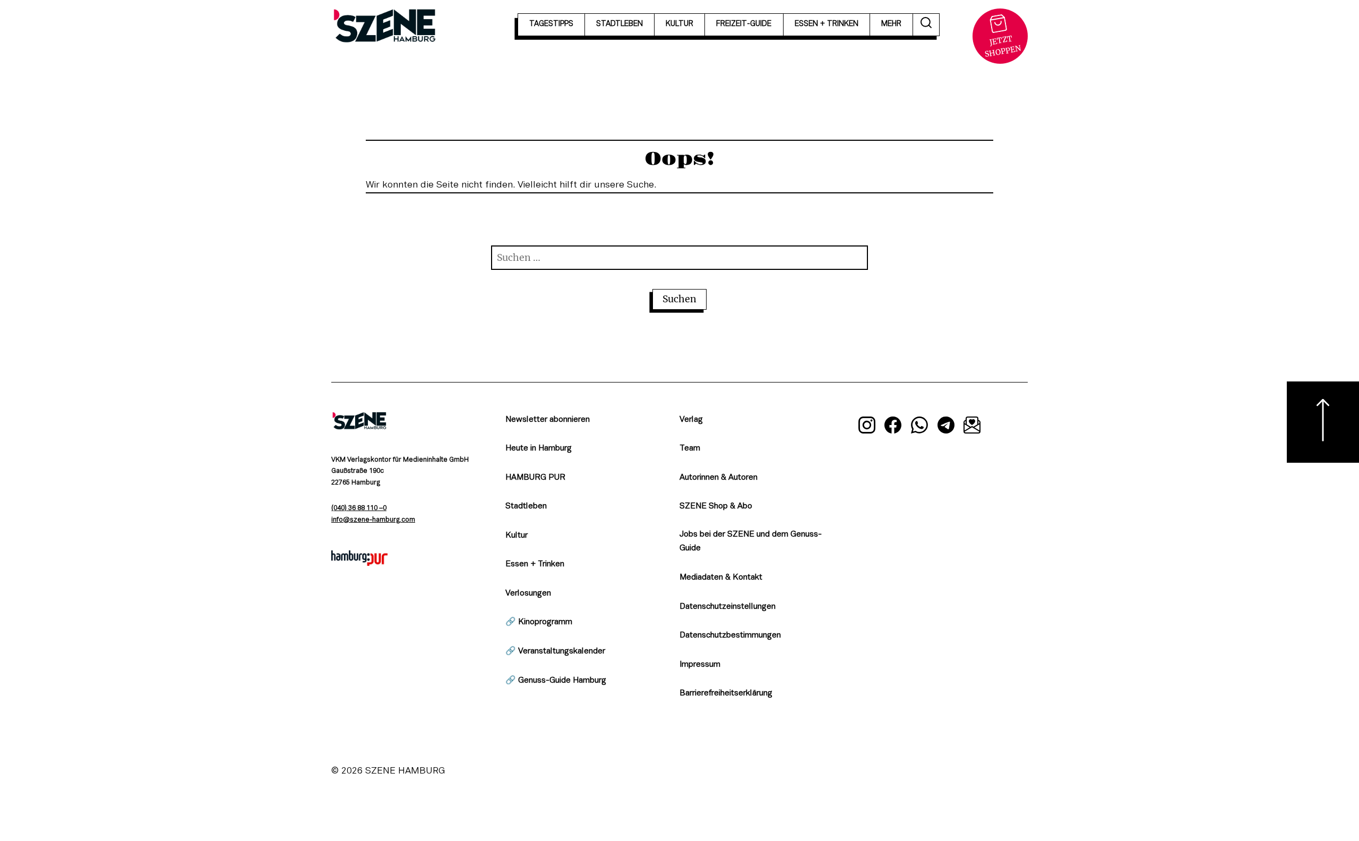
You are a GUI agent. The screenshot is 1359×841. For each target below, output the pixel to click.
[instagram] (867, 427)
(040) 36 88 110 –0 (358, 508)
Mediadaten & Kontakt (721, 577)
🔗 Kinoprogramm (538, 622)
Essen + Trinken (534, 564)
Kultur (516, 535)
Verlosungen (528, 593)
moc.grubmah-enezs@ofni (373, 520)
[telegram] (946, 427)
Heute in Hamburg (538, 448)
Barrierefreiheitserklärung (726, 693)
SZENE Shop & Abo (716, 506)
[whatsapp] (919, 427)
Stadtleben (526, 506)
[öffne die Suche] (926, 24)
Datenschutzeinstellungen (728, 606)
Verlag (691, 419)
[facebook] (893, 427)
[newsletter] (972, 427)
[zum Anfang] (1323, 422)
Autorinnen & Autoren (719, 477)
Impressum (700, 664)
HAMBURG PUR (535, 477)
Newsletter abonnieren (547, 419)
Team (690, 448)
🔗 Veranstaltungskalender (555, 651)
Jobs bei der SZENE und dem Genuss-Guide (751, 542)
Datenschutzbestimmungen (730, 635)
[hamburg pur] (359, 563)
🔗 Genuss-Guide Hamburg (555, 680)
